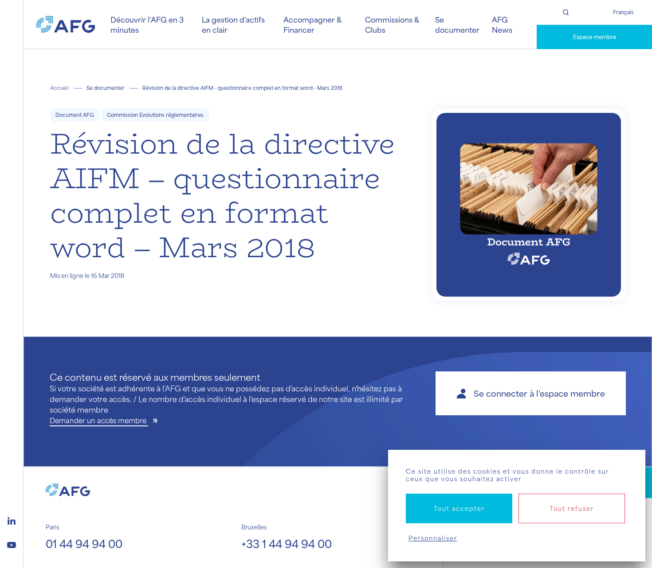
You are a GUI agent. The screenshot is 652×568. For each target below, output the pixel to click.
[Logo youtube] (11, 544)
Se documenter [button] (457, 24)
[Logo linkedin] (12, 520)
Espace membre (594, 36)
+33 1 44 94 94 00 (286, 544)
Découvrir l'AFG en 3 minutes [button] (147, 24)
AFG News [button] (502, 24)
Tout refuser (572, 508)
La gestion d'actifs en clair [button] (233, 24)
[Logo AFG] (65, 24)
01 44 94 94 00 (84, 544)
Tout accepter (459, 508)
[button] (531, 393)
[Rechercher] (565, 12)
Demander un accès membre (99, 420)
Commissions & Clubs (392, 24)
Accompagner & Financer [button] (312, 24)
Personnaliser (432, 538)
